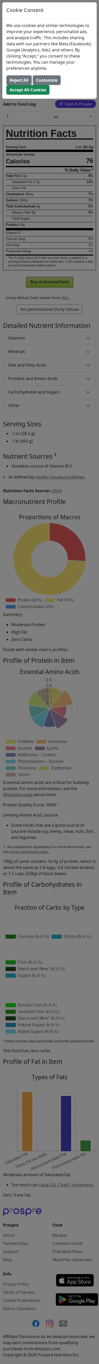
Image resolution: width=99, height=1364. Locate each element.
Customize (46, 80)
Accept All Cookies (28, 90)
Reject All (19, 80)
